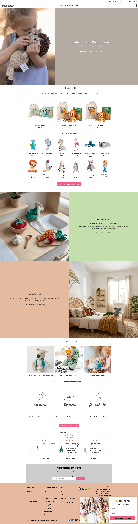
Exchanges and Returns (50, 501)
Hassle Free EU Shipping (50, 498)
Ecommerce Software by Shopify (49, 520)
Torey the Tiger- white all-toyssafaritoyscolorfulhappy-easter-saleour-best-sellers (104, 144)
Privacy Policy (48, 511)
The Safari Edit (35, 294)
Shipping (46, 495)
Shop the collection (69, 425)
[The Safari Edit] (103, 299)
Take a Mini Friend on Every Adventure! (69, 361)
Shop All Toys (64, 491)
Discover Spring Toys (92, 51)
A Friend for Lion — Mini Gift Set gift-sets (97, 109)
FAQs (45, 491)
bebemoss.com (35, 520)
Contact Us (47, 515)
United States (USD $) (115, 1)
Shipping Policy (48, 505)
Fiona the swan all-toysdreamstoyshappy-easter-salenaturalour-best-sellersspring (61, 144)
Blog (28, 498)
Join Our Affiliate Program (68, 498)
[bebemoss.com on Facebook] (62, 502)
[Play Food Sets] (34, 226)
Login (130, 1)
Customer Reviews (32, 501)
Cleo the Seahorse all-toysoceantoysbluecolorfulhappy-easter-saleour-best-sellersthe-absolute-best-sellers (47, 144)
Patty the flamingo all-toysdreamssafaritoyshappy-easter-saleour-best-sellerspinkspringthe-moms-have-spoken (76, 144)
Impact (29, 495)
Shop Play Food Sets (103, 233)
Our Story (29, 491)
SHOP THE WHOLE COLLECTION (69, 184)
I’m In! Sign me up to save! (122, 518)
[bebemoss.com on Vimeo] (72, 502)
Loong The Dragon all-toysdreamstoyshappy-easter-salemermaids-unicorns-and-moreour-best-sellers (33, 144)
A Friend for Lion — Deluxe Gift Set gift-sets (69, 109)
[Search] (135, 5)
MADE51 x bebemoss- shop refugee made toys (40, 361)
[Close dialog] (134, 498)
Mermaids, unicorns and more (97, 361)
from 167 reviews (69, 437)
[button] (61, 6)
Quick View (40, 113)
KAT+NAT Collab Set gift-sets (40, 109)
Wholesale (64, 495)
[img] (69, 435)
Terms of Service (48, 508)
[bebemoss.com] (8, 5)
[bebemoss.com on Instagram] (65, 502)
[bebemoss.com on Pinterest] (67, 502)
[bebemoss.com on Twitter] (70, 502)
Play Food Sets (103, 219)
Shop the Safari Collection (34, 304)
